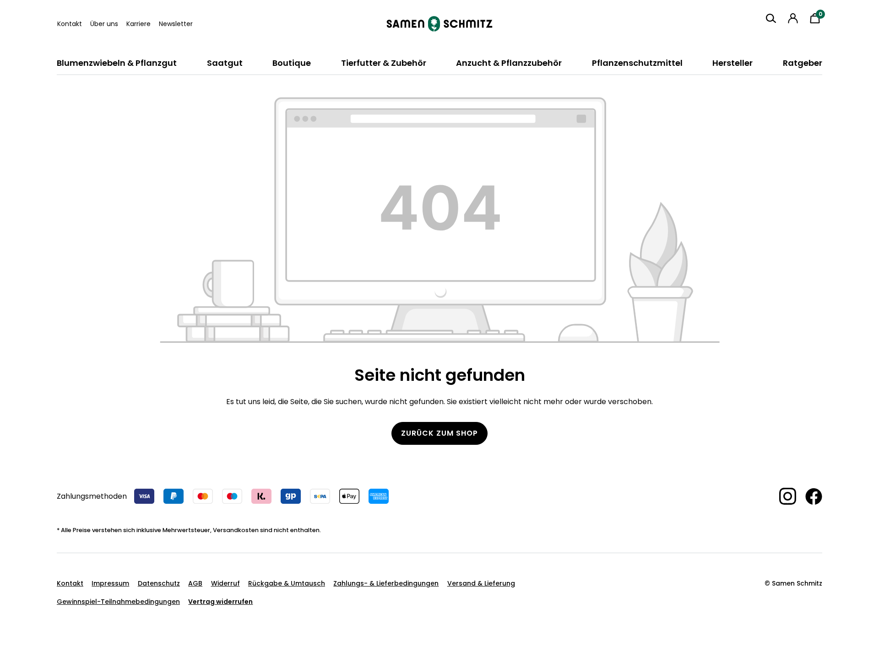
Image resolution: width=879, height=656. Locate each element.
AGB (195, 583)
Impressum (110, 583)
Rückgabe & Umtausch (286, 583)
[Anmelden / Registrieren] (793, 18)
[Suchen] (771, 18)
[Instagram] (783, 496)
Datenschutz (159, 583)
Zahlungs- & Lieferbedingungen (386, 583)
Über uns (104, 23)
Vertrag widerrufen (220, 601)
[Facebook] (809, 496)
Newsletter (176, 23)
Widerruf (225, 583)
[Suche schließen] (763, 35)
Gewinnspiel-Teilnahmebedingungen (118, 601)
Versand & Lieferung (481, 583)
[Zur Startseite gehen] (439, 23)
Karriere (138, 23)
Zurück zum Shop (439, 433)
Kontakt (69, 23)
